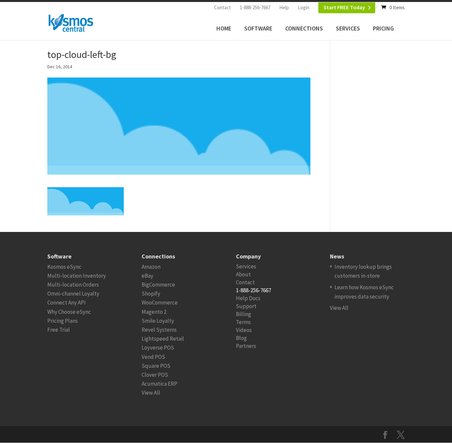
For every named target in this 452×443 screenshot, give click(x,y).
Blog (241, 338)
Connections (304, 28)
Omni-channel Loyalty (73, 293)
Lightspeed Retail (163, 338)
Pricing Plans (62, 320)
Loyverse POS (158, 347)
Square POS (156, 365)
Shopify (151, 293)
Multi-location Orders (73, 284)
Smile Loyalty (158, 320)
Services (348, 28)
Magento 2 (154, 311)
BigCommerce (158, 284)
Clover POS (155, 374)
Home (223, 28)
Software (258, 28)
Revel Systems (159, 329)
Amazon (151, 266)
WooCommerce (160, 302)
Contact (222, 7)
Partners (246, 346)
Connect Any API (66, 302)
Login (303, 7)
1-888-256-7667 (255, 7)
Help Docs (248, 298)
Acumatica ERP (159, 383)
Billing (243, 314)
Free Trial (58, 329)
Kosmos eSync (64, 266)
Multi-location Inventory (76, 275)
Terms (243, 322)
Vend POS (153, 356)
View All (151, 392)
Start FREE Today (344, 7)
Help (284, 7)
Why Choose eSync (69, 311)
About (243, 274)
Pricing (383, 28)
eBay (147, 275)
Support (246, 306)
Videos (244, 330)
